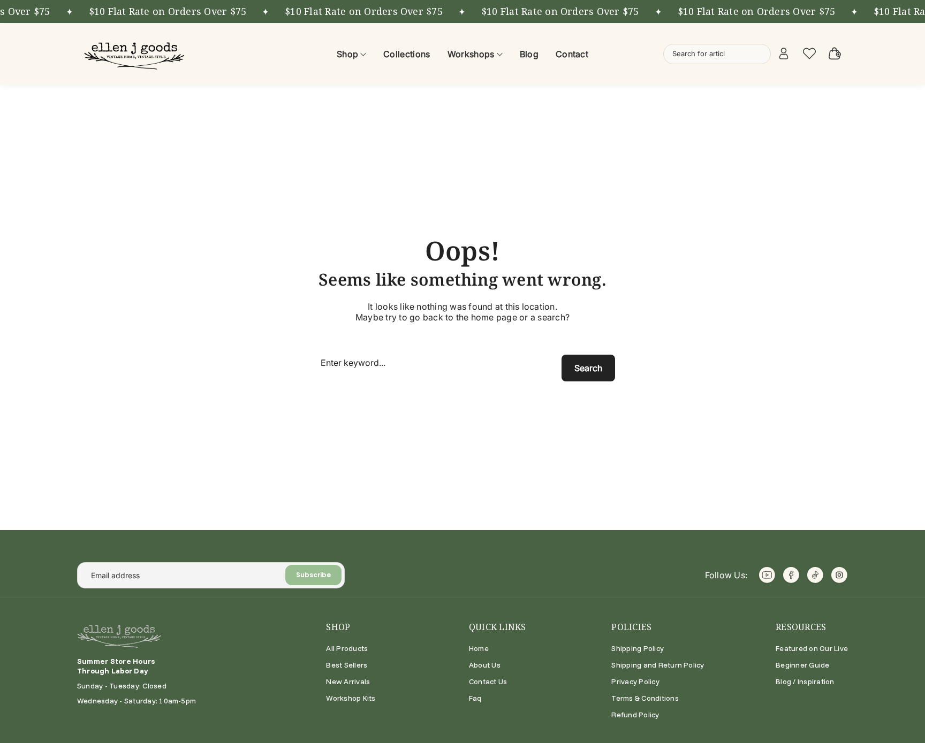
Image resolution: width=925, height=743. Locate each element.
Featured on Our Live (812, 648)
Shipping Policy (637, 648)
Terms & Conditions (644, 698)
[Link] (136, 53)
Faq (475, 698)
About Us (485, 665)
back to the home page (470, 317)
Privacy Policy (635, 681)
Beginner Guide (802, 665)
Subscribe (313, 574)
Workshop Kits (350, 698)
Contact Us (488, 681)
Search (588, 368)
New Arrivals (348, 681)
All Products (347, 648)
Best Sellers (346, 665)
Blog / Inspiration (805, 681)
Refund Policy (635, 714)
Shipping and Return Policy (657, 665)
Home (479, 648)
